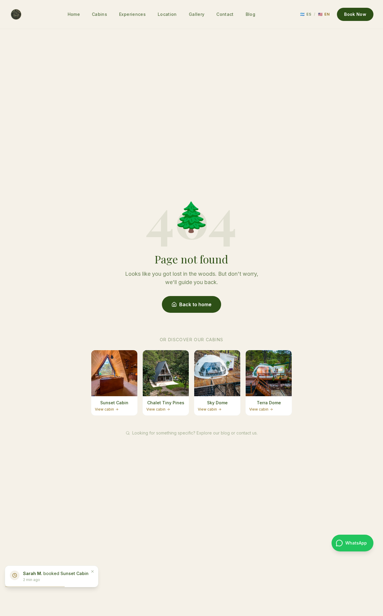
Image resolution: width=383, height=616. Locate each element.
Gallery (196, 14)
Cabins (99, 14)
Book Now (355, 14)
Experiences (132, 14)
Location (167, 14)
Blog (250, 14)
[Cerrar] (92, 571)
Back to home (195, 304)
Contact (224, 14)
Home (74, 14)
